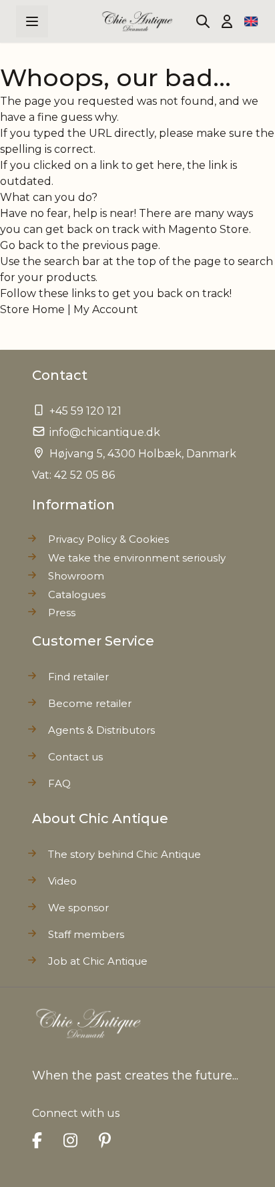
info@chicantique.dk (104, 432)
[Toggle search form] (203, 21)
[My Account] (227, 21)
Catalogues (76, 594)
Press (61, 612)
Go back (22, 245)
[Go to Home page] (137, 21)
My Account (105, 309)
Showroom (76, 575)
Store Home (32, 309)
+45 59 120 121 (85, 411)
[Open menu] (32, 21)
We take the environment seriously (137, 557)
